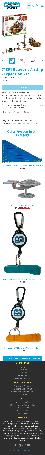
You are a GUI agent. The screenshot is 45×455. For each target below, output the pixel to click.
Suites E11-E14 (22, 408)
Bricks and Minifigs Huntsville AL (19, 450)
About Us (22, 370)
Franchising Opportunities (23, 389)
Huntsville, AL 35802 (23, 410)
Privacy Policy (22, 372)
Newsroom (22, 394)
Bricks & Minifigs (22, 402)
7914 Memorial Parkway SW (22, 405)
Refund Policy (22, 375)
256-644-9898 (22, 413)
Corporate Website (22, 386)
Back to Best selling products (24, 358)
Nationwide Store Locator (22, 391)
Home (22, 367)
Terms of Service (22, 378)
